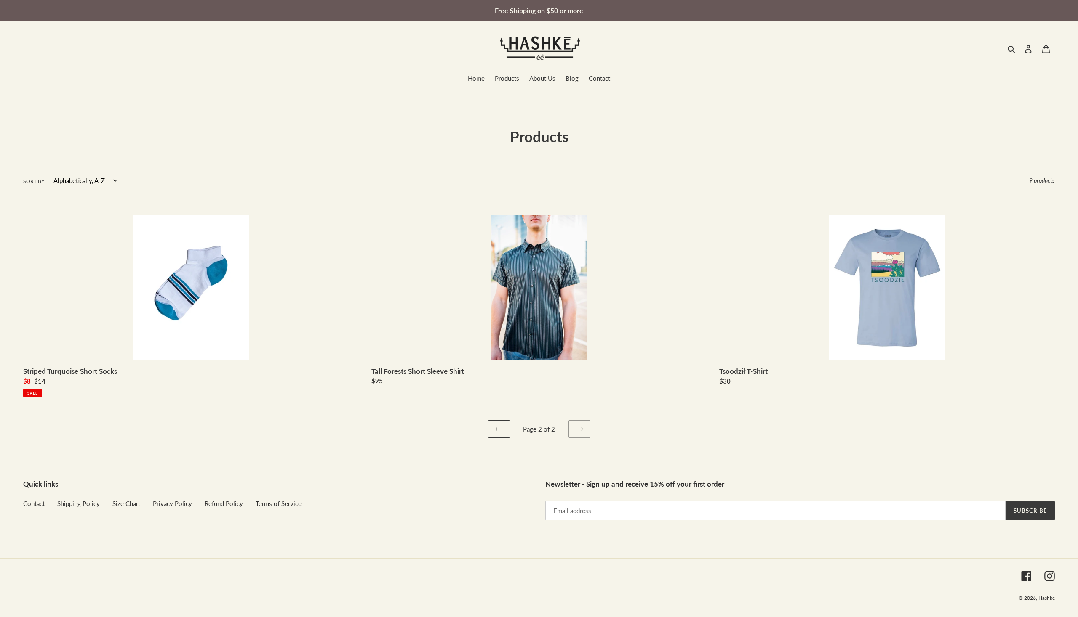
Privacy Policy (172, 503)
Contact (34, 503)
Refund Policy (224, 503)
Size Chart (126, 503)
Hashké (1046, 598)
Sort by (33, 181)
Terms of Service (279, 503)
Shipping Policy (78, 503)
